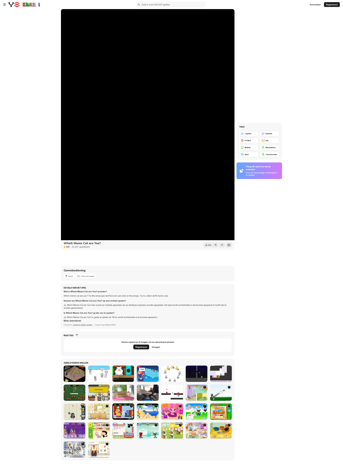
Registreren (332, 4)
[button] (72, 320)
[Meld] (222, 245)
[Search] (139, 4)
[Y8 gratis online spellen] (14, 4)
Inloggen (156, 347)
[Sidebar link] (4, 4)
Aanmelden (315, 4)
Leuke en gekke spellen (82, 325)
